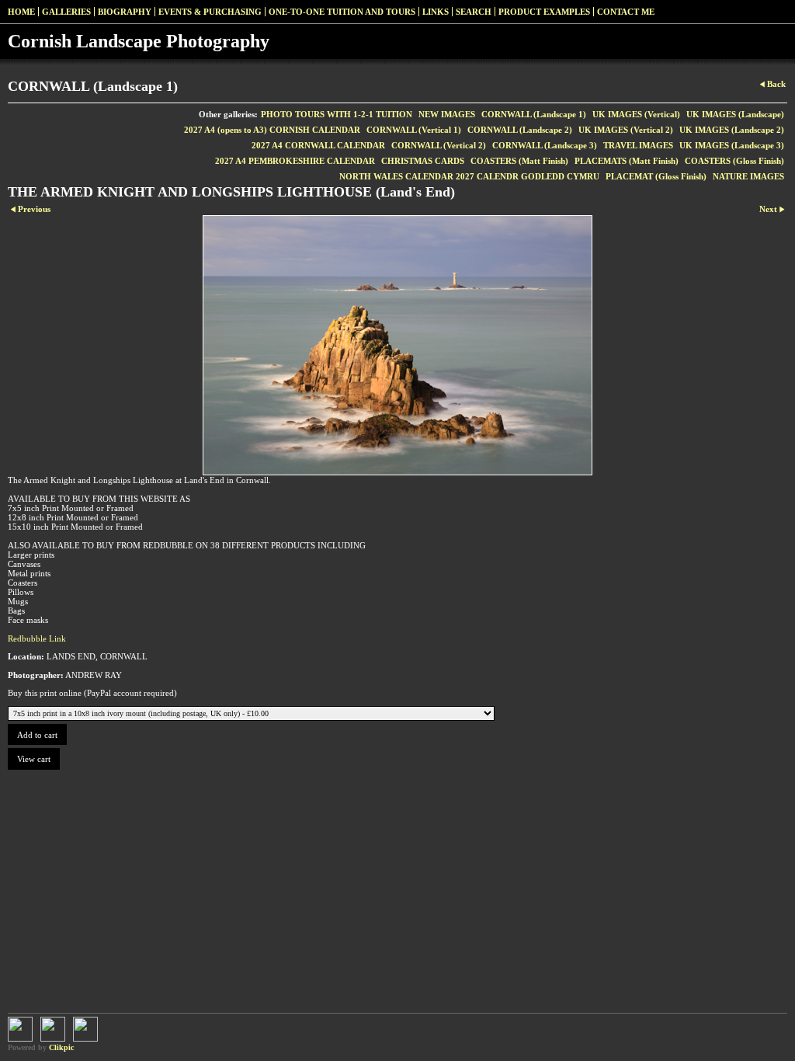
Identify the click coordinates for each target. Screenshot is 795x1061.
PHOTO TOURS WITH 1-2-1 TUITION (336, 114)
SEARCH (473, 11)
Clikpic (61, 1047)
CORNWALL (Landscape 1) (533, 114)
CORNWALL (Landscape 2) (519, 129)
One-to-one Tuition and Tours (342, 11)
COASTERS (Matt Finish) (519, 160)
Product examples (544, 11)
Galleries (66, 11)
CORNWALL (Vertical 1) (413, 129)
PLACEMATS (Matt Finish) (627, 160)
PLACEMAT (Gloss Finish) (656, 176)
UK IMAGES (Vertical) (636, 114)
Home (21, 11)
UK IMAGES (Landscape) (735, 114)
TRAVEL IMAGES (638, 145)
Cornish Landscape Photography (138, 41)
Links (435, 11)
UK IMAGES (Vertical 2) (625, 129)
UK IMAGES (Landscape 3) (731, 145)
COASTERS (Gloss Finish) (734, 160)
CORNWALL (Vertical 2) (438, 145)
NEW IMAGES (446, 114)
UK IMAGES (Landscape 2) (731, 129)
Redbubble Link (37, 638)
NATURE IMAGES (748, 176)
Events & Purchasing (210, 11)
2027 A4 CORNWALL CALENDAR (318, 145)
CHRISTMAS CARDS (422, 160)
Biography (124, 11)
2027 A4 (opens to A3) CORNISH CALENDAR (272, 129)
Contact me (625, 11)
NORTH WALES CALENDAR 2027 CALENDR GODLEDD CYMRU (469, 176)
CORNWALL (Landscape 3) (544, 145)
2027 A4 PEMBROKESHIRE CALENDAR (295, 160)
